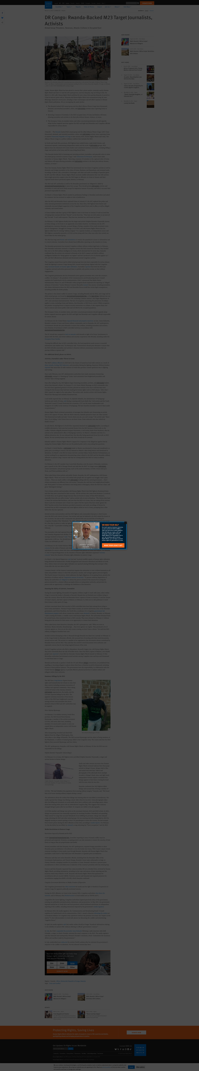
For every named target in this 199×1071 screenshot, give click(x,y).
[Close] (125, 523)
